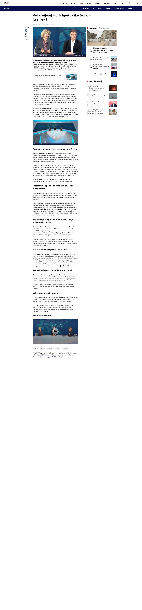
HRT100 (73, 3)
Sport (89, 3)
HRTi (122, 3)
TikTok (54, 357)
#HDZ (42, 348)
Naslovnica (63, 3)
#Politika (49, 348)
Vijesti (81, 3)
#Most (57, 348)
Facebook (36, 357)
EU (93, 8)
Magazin (97, 3)
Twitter (41, 357)
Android (46, 355)
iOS (42, 355)
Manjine (108, 8)
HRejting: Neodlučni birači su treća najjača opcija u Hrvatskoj (48, 76)
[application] (55, 331)
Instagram (47, 357)
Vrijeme (130, 8)
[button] (55, 331)
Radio (115, 3)
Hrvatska (86, 8)
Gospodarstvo (119, 8)
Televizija (107, 3)
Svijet (99, 8)
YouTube (60, 357)
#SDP (35, 348)
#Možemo (65, 348)
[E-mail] (28, 37)
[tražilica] (137, 3)
